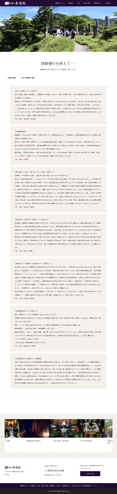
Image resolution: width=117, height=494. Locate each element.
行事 (78, 3)
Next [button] (115, 437)
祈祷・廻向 (87, 3)
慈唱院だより (98, 3)
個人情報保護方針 (86, 485)
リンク (95, 485)
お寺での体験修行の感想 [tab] (27, 77)
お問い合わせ (90, 473)
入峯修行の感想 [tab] (11, 77)
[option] (18, 436)
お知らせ (58, 485)
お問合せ (108, 3)
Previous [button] (1, 437)
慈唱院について (59, 3)
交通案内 (52, 485)
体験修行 (70, 3)
